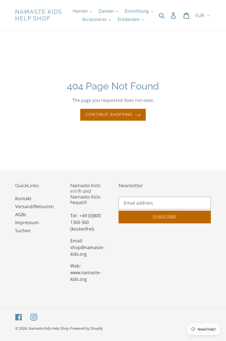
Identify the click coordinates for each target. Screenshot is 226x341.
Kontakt (23, 198)
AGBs (20, 215)
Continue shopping (108, 114)
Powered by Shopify (86, 328)
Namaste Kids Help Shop (38, 15)
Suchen (23, 231)
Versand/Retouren (34, 206)
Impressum (27, 223)
